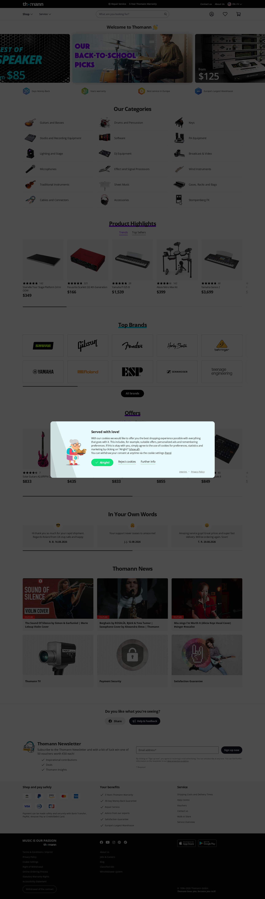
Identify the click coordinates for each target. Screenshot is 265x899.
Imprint (183, 471)
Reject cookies (127, 461)
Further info (148, 461)
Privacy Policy (198, 471)
